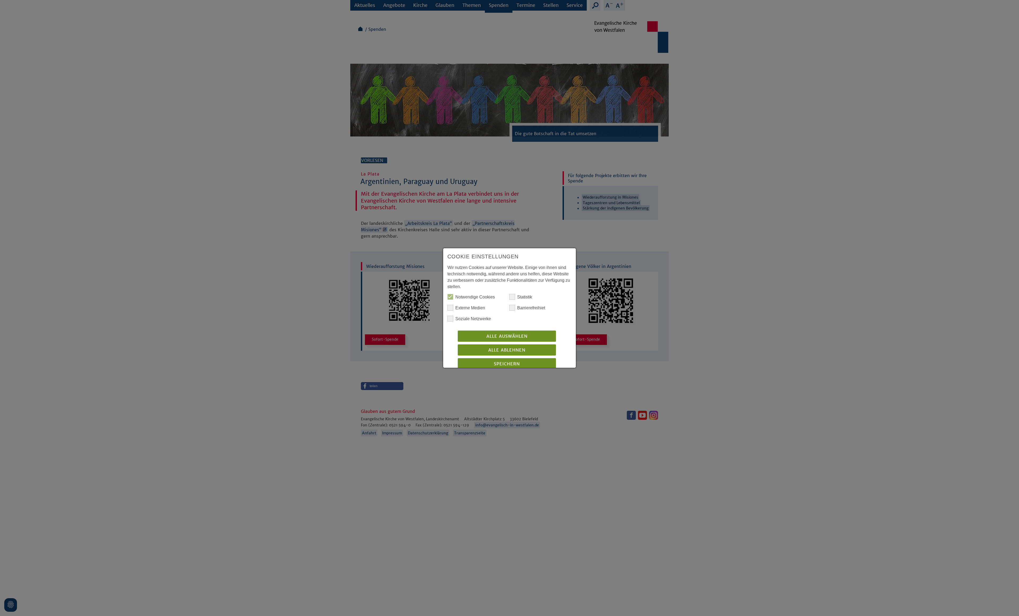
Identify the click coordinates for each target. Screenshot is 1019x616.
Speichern (507, 363)
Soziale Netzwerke (473, 318)
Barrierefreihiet (531, 308)
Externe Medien (470, 308)
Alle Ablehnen (506, 350)
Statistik (524, 297)
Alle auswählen (507, 336)
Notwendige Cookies (475, 297)
